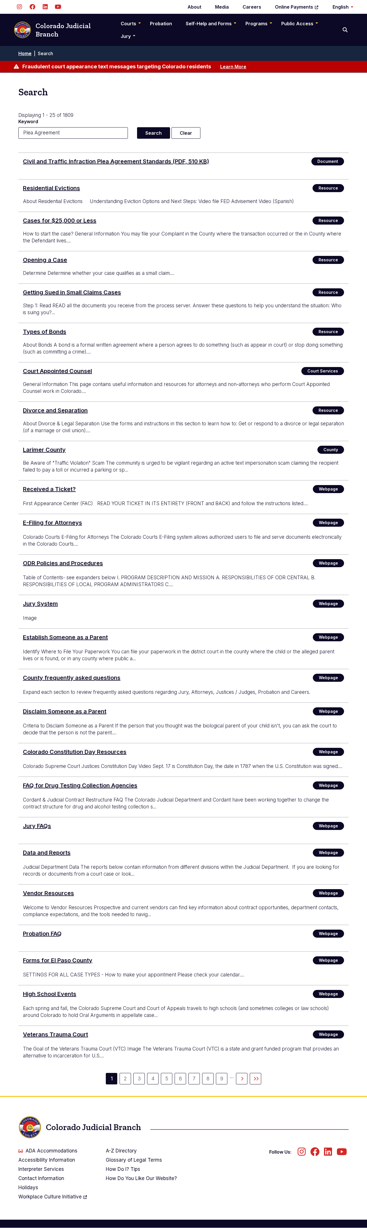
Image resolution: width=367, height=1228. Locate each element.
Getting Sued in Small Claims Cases (72, 292)
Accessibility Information (46, 1160)
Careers (252, 7)
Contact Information (41, 1178)
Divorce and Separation (55, 410)
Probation (161, 23)
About (194, 7)
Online (294, 7)
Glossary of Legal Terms (134, 1160)
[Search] (345, 30)
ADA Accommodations (51, 1151)
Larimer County (44, 449)
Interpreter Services (41, 1169)
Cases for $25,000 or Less (59, 220)
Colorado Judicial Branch (63, 30)
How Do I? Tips (123, 1169)
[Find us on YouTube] (58, 6)
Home (25, 53)
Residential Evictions (51, 188)
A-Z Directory (121, 1151)
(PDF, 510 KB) (116, 161)
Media (222, 7)
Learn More (233, 66)
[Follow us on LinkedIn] (45, 6)
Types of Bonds (44, 331)
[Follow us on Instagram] (19, 6)
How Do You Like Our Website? (141, 1178)
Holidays (28, 1187)
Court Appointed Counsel (57, 371)
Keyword (28, 121)
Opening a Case (45, 259)
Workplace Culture (50, 1197)
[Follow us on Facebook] (32, 6)
